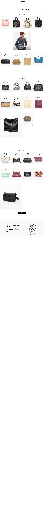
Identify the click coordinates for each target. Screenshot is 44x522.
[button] (9, 3)
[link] (40, 1)
